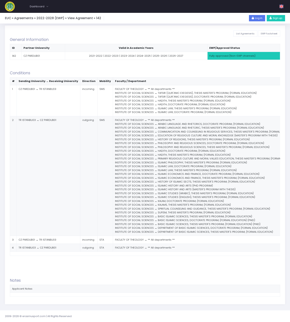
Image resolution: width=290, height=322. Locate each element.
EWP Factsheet (269, 33)
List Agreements (245, 33)
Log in (258, 18)
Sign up (277, 18)
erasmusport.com (34, 316)
